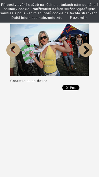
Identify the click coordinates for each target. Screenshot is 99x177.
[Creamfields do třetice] (13, 75)
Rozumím (79, 17)
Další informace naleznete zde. (37, 18)
